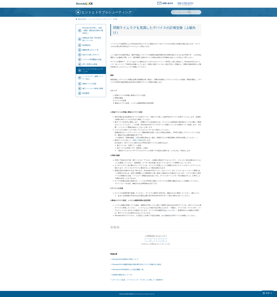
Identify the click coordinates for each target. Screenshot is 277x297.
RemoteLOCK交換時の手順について (125, 259)
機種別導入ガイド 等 (90, 50)
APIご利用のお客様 (89, 64)
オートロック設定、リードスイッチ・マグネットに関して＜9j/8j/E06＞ (138, 280)
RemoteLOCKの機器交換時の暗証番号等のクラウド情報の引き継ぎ (136, 264)
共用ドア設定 (137, 140)
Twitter (115, 227)
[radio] (150, 240)
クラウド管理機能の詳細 (91, 59)
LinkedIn (118, 227)
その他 (115, 19)
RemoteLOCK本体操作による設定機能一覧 (127, 269)
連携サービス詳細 (89, 84)
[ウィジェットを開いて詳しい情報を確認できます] (267, 293)
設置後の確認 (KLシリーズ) (122, 275)
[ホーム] (85, 5)
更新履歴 (85, 93)
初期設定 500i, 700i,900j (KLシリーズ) (91, 39)
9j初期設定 (86, 45)
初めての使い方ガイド (91, 55)
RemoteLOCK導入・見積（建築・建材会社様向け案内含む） (92, 30)
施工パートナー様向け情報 (92, 88)
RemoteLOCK (82, 19)
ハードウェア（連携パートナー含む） (92, 77)
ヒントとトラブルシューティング (99, 19)
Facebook (111, 227)
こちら (169, 210)
